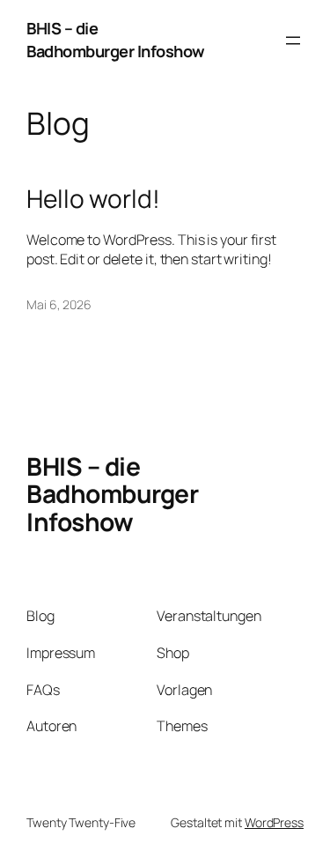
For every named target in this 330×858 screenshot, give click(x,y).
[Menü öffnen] (293, 40)
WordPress (274, 822)
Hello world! (93, 199)
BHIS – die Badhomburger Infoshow (115, 40)
